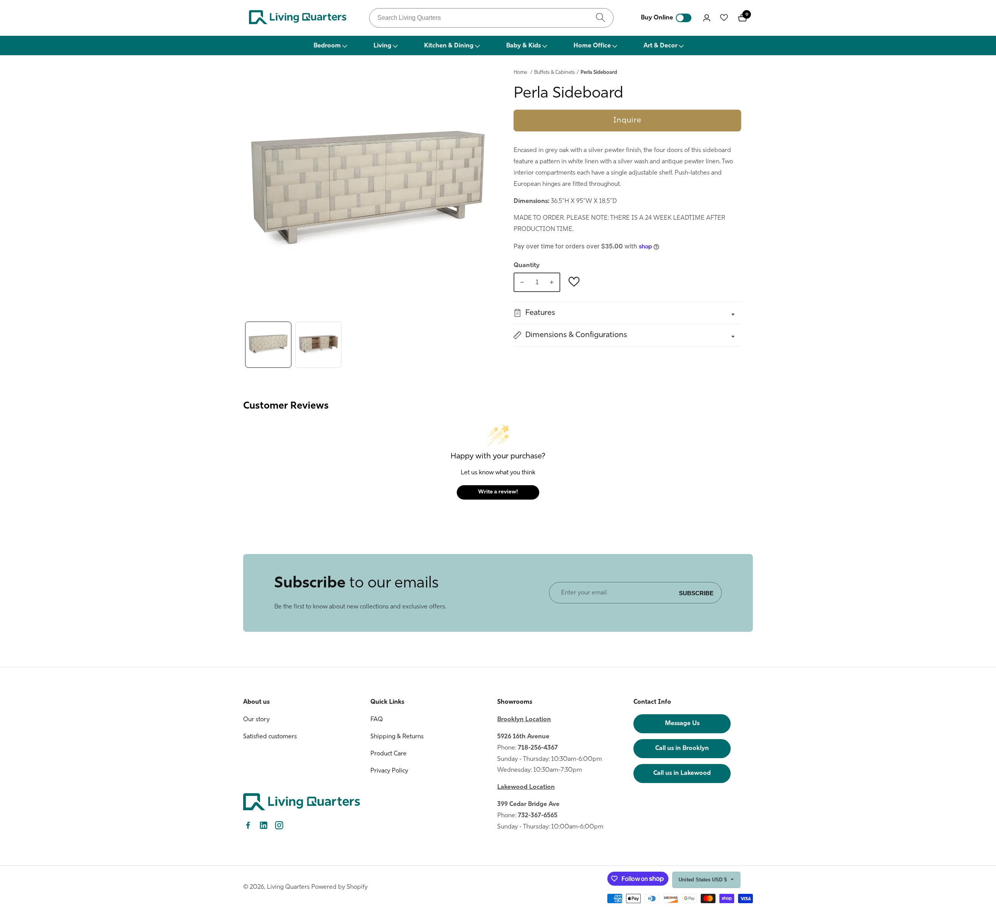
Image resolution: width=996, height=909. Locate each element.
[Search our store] (600, 17)
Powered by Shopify (339, 887)
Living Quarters (288, 887)
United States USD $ (703, 880)
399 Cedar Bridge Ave (528, 804)
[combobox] (491, 18)
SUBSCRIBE (696, 592)
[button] (330, 45)
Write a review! (498, 492)
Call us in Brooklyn (682, 748)
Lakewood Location (526, 787)
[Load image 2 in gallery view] (318, 345)
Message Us (682, 723)
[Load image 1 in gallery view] (268, 345)
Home (520, 72)
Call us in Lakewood (682, 773)
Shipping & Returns (397, 737)
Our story (256, 720)
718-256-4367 (538, 748)
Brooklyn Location (524, 720)
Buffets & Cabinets (554, 72)
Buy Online (657, 18)
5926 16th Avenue (523, 737)
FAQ (376, 720)
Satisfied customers (270, 737)
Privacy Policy (389, 771)
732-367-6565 (538, 816)
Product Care (388, 754)
